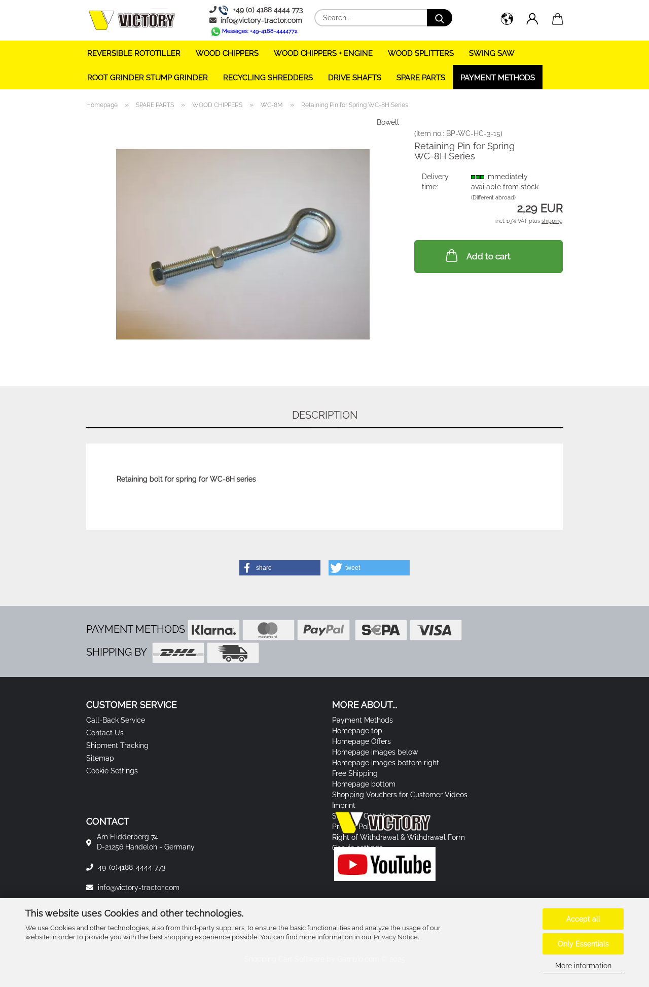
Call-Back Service (115, 720)
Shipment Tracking (117, 745)
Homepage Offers (361, 741)
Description (324, 415)
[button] (507, 20)
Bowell (388, 122)
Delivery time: (435, 182)
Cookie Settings (112, 771)
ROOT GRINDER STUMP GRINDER (147, 77)
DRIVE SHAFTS (354, 77)
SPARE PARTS (420, 77)
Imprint (343, 805)
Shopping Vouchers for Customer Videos (399, 795)
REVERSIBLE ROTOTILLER (134, 53)
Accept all (583, 919)
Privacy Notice (396, 937)
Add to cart (488, 256)
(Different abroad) (493, 197)
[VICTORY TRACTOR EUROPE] (135, 20)
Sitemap (100, 758)
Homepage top (357, 731)
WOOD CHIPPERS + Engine (323, 53)
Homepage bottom (363, 784)
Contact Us (105, 733)
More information (583, 966)
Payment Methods (497, 77)
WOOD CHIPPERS (227, 53)
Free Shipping (355, 773)
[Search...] (439, 17)
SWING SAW (492, 53)
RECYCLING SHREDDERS (268, 77)
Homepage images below (375, 752)
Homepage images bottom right (385, 763)
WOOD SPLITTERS (421, 53)
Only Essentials (583, 944)
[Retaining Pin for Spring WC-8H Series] (243, 244)
